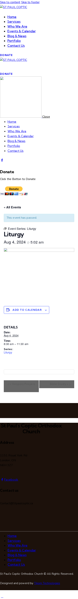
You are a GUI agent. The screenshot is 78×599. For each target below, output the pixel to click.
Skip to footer (30, 2)
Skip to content (10, 2)
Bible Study (59, 384)
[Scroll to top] (2, 596)
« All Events (12, 207)
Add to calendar (27, 309)
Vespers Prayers (22, 384)
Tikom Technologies (47, 583)
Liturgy (8, 352)
